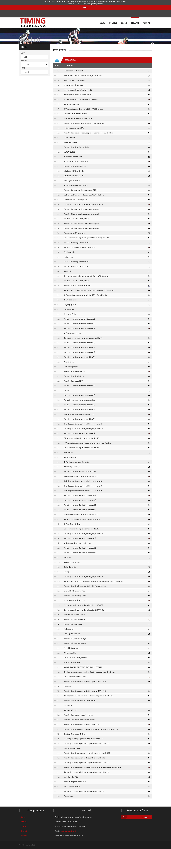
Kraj (23, 68)
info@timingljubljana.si (68, 831)
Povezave (24, 836)
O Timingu (24, 822)
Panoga (24, 60)
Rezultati (24, 831)
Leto (23, 53)
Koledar (23, 826)
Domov (23, 817)
